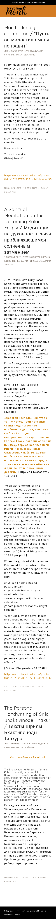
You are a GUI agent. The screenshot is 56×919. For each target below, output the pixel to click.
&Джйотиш (29, 55)
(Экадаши (45, 257)
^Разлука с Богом (31, 257)
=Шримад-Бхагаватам (40, 261)
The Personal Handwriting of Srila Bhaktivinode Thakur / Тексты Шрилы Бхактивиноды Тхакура (27, 723)
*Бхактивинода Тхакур (16, 743)
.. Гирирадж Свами (13, 51)
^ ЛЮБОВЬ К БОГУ (12, 257)
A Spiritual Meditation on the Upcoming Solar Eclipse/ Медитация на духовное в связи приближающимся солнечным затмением (27, 230)
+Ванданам (22, 261)
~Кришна (8, 265)
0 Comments (31, 188)
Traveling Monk (22, 911)
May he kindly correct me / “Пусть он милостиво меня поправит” (26, 37)
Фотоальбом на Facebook (28, 757)
